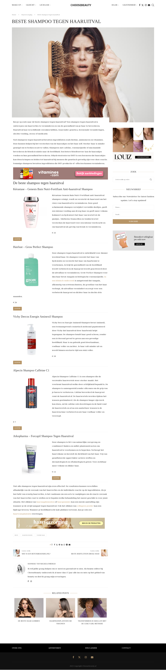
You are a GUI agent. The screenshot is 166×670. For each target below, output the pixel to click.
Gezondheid (129, 5)
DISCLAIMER (91, 648)
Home (14, 15)
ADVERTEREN (54, 648)
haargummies (63, 502)
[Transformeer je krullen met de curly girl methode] (92, 608)
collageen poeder (85, 506)
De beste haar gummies (29, 621)
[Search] (153, 5)
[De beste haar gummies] (29, 608)
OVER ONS (17, 648)
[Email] (149, 5)
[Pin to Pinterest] (59, 545)
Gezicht (30, 5)
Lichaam (44, 5)
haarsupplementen (45, 502)
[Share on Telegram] (67, 545)
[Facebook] (139, 5)
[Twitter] (142, 5)
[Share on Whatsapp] (64, 545)
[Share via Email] (69, 545)
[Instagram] (146, 5)
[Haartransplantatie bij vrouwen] (60, 608)
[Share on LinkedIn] (62, 545)
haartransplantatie (22, 514)
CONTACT (126, 648)
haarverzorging (27, 535)
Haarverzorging (26, 15)
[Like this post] (52, 545)
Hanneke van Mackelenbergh (42, 564)
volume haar (41, 535)
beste (16, 535)
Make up (16, 5)
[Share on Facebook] (54, 545)
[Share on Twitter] (57, 545)
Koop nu (17, 239)
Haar (114, 5)
